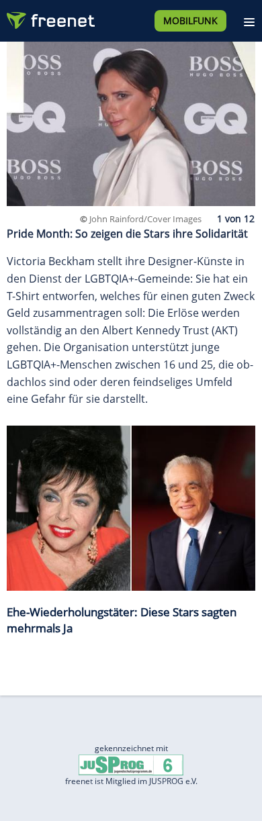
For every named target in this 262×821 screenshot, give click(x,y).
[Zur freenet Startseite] (49, 17)
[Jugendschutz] (131, 764)
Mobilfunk (190, 20)
